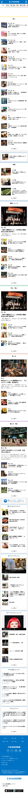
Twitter (12, 750)
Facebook (8, 750)
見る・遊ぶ (13, 5)
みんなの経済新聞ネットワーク (14, 779)
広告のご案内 (5, 764)
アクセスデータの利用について (8, 760)
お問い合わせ (5, 762)
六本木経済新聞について (7, 756)
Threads (20, 750)
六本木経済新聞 (14, 2)
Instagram (16, 750)
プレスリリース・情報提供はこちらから (10, 758)
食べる (7, 5)
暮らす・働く (22, 5)
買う (18, 5)
